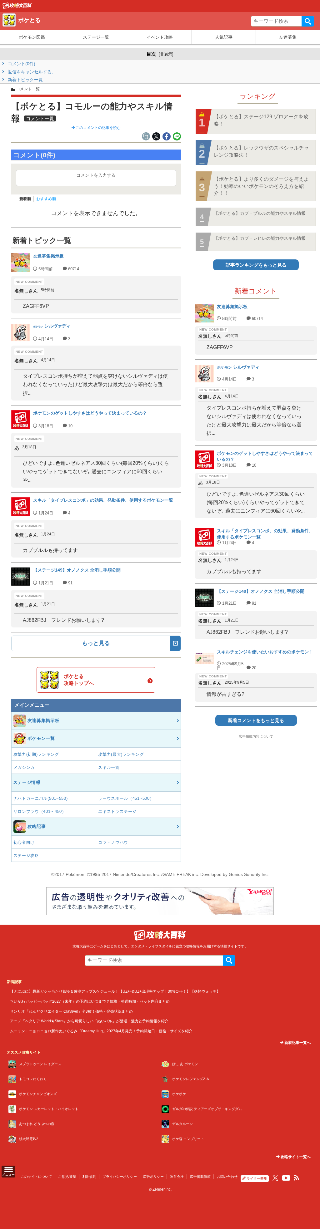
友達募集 (288, 37)
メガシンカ (24, 767)
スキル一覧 (109, 767)
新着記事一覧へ (297, 1042)
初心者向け (24, 842)
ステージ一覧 (96, 37)
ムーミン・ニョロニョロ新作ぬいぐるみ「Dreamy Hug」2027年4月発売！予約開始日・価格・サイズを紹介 (101, 1031)
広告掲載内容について (256, 736)
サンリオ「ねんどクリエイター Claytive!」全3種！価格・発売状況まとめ (71, 1011)
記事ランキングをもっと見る (256, 265)
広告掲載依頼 (200, 1176)
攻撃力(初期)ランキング (36, 754)
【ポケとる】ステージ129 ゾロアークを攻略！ (261, 120)
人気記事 (223, 37)
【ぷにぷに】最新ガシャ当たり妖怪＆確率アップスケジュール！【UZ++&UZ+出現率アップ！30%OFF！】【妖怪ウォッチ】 (115, 991)
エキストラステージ (117, 811)
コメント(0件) (21, 63)
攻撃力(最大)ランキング (121, 754)
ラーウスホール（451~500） (126, 798)
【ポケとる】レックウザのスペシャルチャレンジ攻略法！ (261, 151)
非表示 (166, 54)
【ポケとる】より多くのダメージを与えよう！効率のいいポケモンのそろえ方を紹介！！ (261, 186)
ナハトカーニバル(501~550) (40, 798)
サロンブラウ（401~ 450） (39, 811)
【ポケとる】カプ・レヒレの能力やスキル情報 (260, 238)
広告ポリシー (153, 1176)
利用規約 (89, 1176)
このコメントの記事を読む (98, 127)
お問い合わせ (227, 1176)
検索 (308, 21)
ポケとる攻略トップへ (79, 680)
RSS (296, 1178)
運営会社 (177, 1176)
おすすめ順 (46, 199)
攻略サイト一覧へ (295, 1157)
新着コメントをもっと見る (256, 720)
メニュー (8, 1174)
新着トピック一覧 (25, 79)
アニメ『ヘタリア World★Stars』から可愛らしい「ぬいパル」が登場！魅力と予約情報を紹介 (89, 1021)
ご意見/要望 (67, 1176)
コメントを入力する (96, 175)
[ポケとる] (17, 7)
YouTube (286, 1178)
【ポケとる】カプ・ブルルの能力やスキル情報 (260, 213)
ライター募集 (257, 1178)
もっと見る (96, 643)
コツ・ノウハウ (113, 842)
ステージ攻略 (26, 855)
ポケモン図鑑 (32, 37)
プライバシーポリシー (119, 1176)
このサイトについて (36, 1176)
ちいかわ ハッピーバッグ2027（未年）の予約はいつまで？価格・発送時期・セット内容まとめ (90, 1001)
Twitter (275, 1178)
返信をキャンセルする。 (31, 71)
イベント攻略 (160, 37)
